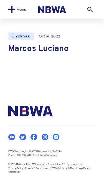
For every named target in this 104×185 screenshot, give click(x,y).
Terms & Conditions (36, 168)
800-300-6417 (24, 155)
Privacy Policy (16, 168)
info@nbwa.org (48, 155)
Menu (21, 9)
